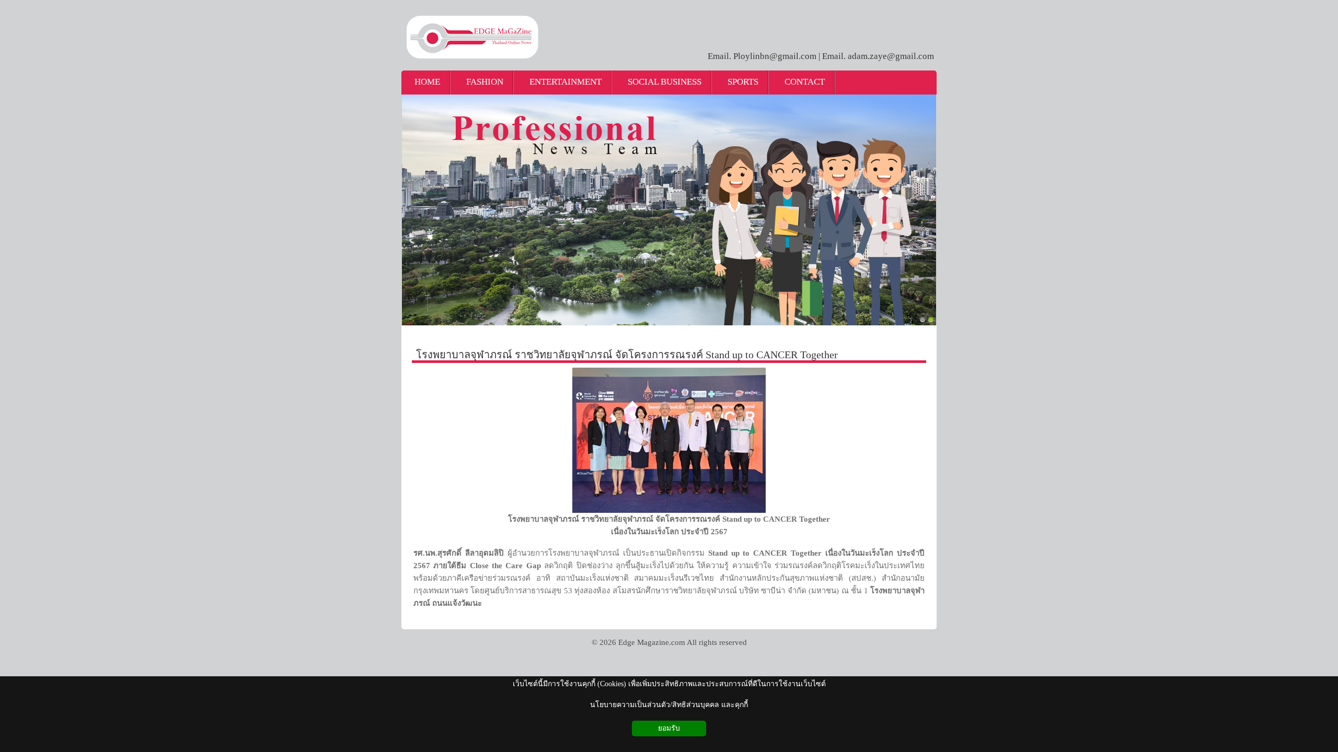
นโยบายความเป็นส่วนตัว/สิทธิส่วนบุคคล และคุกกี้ (669, 705)
